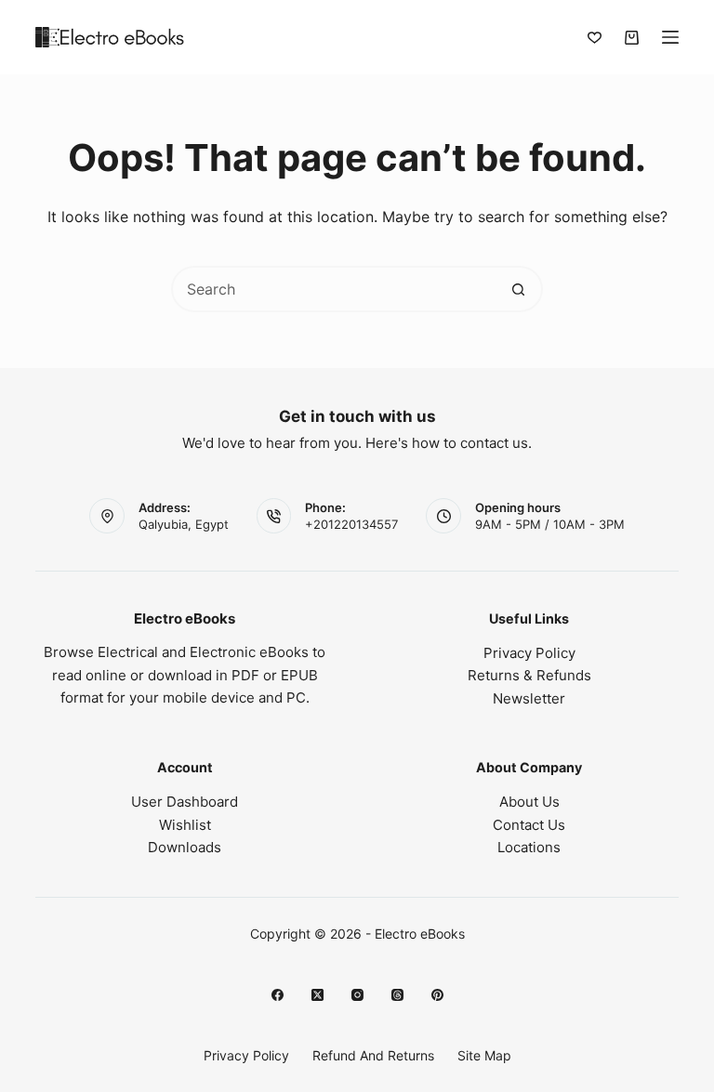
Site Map (484, 1055)
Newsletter (529, 698)
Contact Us (529, 825)
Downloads (184, 847)
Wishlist (185, 825)
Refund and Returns (373, 1055)
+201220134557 (351, 524)
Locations (529, 847)
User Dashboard (184, 801)
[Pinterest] (437, 995)
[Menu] (670, 37)
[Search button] (518, 289)
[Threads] (397, 995)
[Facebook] (277, 995)
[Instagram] (357, 995)
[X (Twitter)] (317, 995)
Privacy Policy (529, 653)
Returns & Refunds (529, 675)
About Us (529, 801)
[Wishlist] (595, 38)
